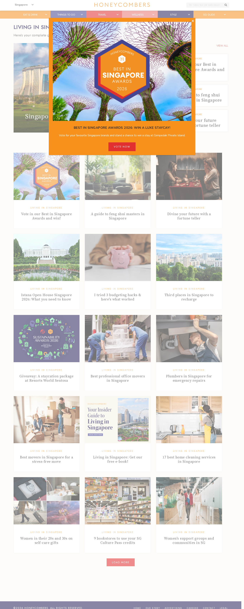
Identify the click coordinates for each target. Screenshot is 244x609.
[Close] (192, 21)
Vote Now (122, 146)
